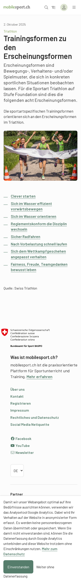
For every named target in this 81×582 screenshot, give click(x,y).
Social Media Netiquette (29, 424)
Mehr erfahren (39, 376)
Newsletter (24, 452)
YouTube (22, 445)
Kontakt (17, 396)
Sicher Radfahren (25, 236)
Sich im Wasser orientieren (33, 216)
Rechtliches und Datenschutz (34, 417)
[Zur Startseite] (17, 7)
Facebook (23, 438)
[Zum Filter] (53, 7)
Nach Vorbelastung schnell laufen (39, 244)
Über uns (17, 389)
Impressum (19, 410)
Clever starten (23, 196)
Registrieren (20, 403)
